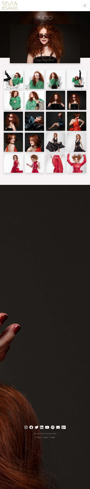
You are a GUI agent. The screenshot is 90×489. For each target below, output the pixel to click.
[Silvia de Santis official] (85, 5)
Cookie (45, 437)
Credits (52, 437)
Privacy (38, 437)
